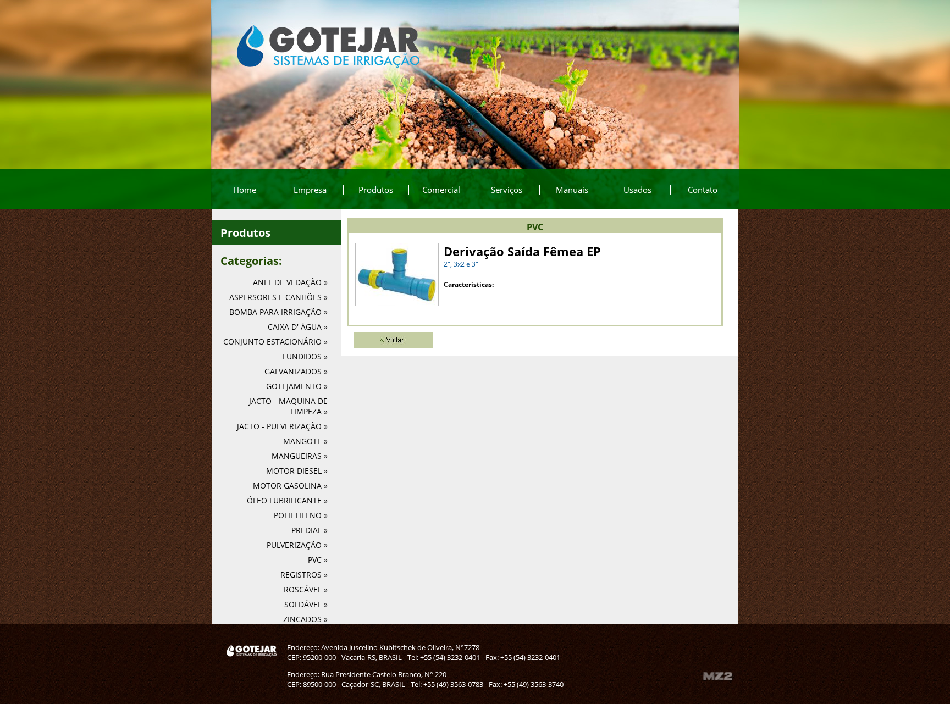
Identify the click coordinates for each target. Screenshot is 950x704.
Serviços (506, 189)
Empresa (310, 189)
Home (244, 189)
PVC (535, 227)
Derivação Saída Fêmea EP (522, 251)
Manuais (572, 189)
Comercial (441, 189)
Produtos (375, 189)
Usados (637, 189)
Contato (702, 189)
